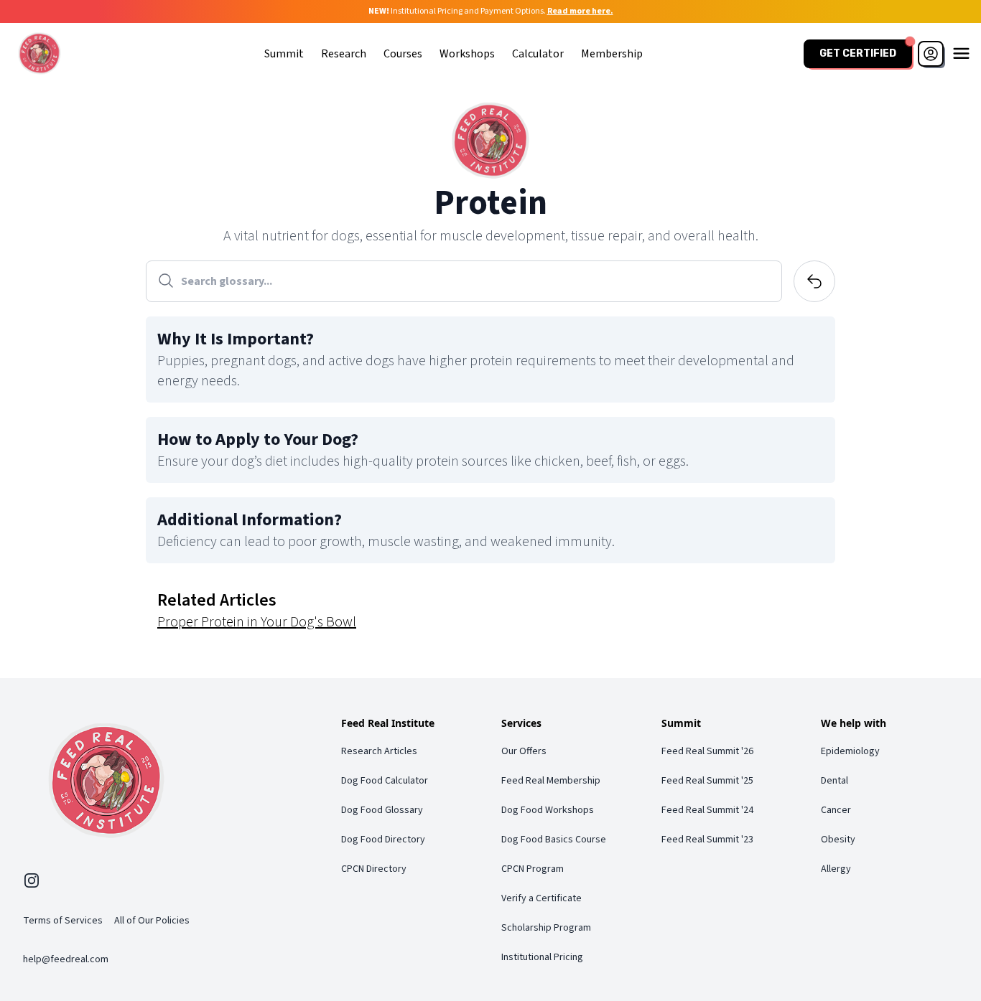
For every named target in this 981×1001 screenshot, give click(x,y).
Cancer (836, 810)
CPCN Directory (373, 869)
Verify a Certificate (541, 898)
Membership (612, 54)
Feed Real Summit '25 (707, 781)
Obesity (838, 839)
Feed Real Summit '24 (707, 810)
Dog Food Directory (383, 839)
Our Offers (524, 751)
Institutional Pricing (542, 957)
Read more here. (580, 11)
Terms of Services (63, 920)
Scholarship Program (546, 928)
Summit (284, 54)
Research (343, 54)
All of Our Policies (152, 920)
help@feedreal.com (65, 959)
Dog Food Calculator (384, 781)
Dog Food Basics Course (553, 839)
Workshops (467, 54)
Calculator (538, 54)
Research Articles (379, 751)
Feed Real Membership (550, 781)
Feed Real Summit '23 (707, 839)
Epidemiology (850, 751)
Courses (402, 54)
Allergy (836, 869)
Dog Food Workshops (547, 810)
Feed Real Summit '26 (707, 751)
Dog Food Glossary (382, 810)
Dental (834, 781)
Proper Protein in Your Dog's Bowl (256, 622)
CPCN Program (532, 869)
